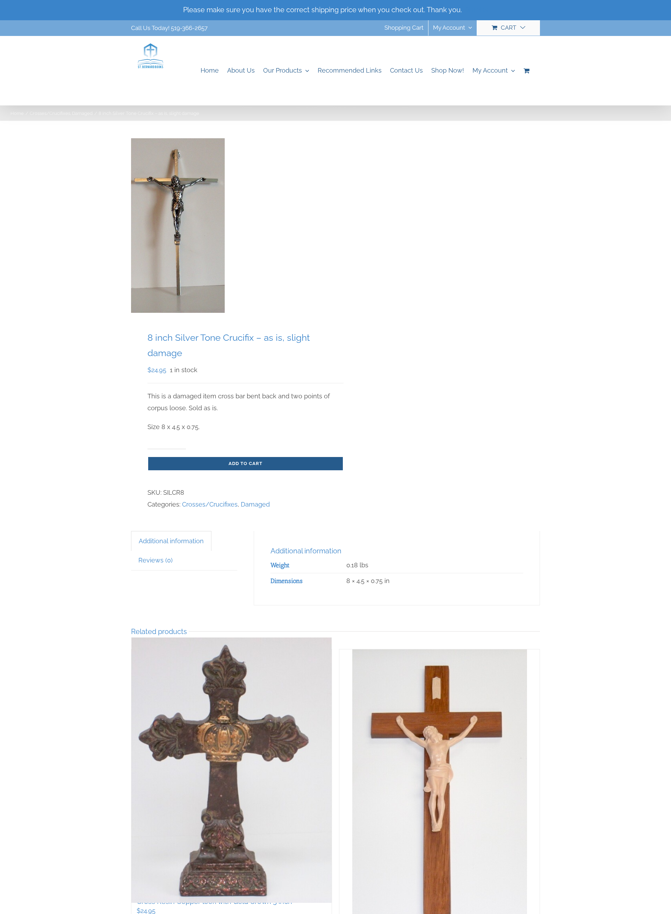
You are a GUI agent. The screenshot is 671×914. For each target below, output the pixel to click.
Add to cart (245, 463)
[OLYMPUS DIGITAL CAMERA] (229, 225)
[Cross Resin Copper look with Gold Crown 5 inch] (231, 770)
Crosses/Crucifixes (210, 504)
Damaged (255, 504)
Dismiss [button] (476, 10)
